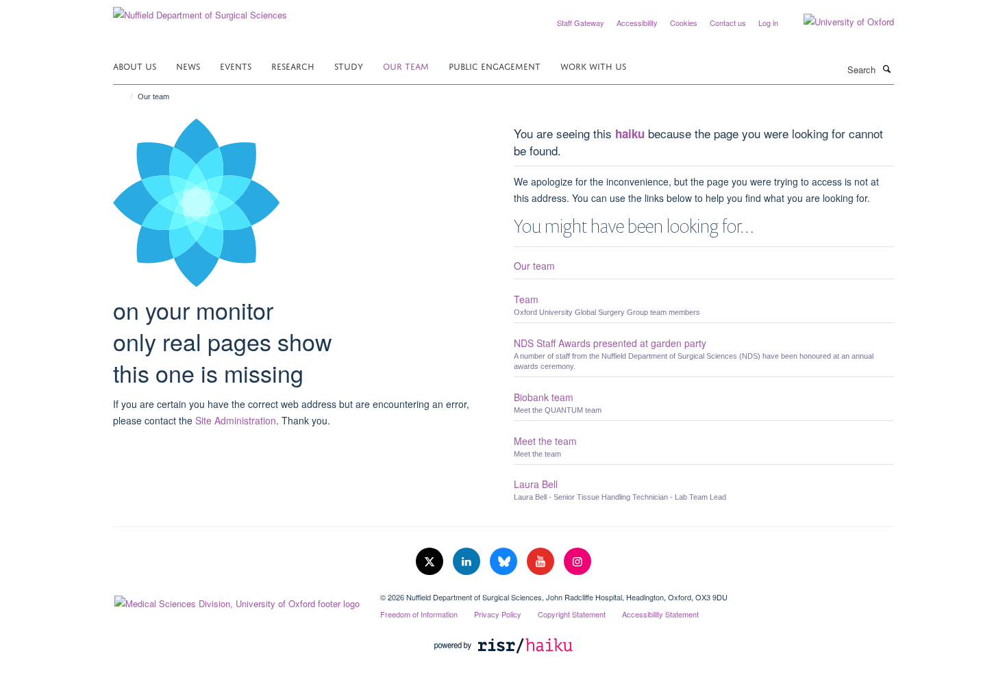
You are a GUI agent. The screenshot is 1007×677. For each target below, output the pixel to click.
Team (526, 299)
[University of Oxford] (838, 22)
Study (348, 65)
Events (235, 65)
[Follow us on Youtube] (542, 561)
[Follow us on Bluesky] (505, 561)
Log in (768, 22)
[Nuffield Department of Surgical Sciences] (200, 9)
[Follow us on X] (431, 561)
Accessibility (637, 22)
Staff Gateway (580, 22)
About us (134, 65)
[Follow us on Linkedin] (468, 561)
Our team (406, 65)
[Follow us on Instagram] (577, 561)
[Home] (125, 96)
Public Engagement (494, 65)
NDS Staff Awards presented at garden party (610, 343)
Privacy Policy (497, 614)
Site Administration (235, 420)
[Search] (886, 68)
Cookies (683, 22)
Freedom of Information (419, 614)
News (188, 65)
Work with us (593, 65)
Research (292, 65)
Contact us (728, 22)
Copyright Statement (572, 614)
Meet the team (545, 441)
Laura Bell (536, 484)
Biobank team (543, 397)
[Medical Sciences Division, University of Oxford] (236, 600)
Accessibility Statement (660, 614)
